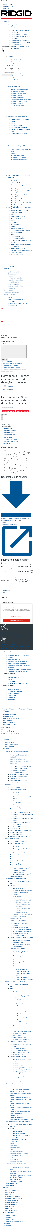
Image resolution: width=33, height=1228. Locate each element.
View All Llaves (17, 992)
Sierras (15, 960)
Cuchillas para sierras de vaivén (22, 929)
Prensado (10, 56)
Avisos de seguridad (13, 284)
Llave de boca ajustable (19, 1012)
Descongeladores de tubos (20, 1050)
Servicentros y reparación (15, 278)
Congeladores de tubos (19, 1048)
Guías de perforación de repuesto (20, 230)
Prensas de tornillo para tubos (21, 944)
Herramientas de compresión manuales (21, 830)
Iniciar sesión (11, 699)
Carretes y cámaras (18, 772)
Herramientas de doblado (20, 1033)
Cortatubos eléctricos (19, 964)
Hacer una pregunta (22, 411)
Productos (7, 21)
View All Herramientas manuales (22, 847)
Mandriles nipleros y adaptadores (22, 914)
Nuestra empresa (9, 673)
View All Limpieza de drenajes (19, 89)
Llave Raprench (18, 1004)
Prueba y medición (16, 44)
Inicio (2, 361)
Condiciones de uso (10, 722)
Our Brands (7, 9)
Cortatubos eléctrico (18, 1065)
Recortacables (14, 1115)
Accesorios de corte (16, 68)
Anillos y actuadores (16, 66)
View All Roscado (18, 888)
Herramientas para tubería (20, 933)
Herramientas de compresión (19, 62)
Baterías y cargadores (17, 74)
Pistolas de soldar (18, 1054)
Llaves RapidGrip (18, 1000)
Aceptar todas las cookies (16, 620)
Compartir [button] (4, 414)
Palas (12, 234)
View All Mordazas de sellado (21, 812)
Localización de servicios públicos (20, 42)
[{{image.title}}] (8, 386)
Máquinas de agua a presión (19, 101)
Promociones (11, 266)
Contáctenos (11, 288)
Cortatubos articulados (22, 977)
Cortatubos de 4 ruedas (22, 971)
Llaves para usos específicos (21, 1024)
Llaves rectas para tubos (20, 994)
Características (7, 437)
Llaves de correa (17, 1020)
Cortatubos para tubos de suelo (22, 962)
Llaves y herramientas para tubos (17, 146)
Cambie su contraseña (12, 744)
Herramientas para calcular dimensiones (21, 1119)
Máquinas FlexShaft (17, 103)
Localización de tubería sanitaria (20, 40)
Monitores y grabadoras (19, 770)
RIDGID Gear (11, 301)
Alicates (13, 226)
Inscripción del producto (14, 272)
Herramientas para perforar (20, 927)
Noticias (10, 297)
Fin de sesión (10, 746)
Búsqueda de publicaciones (15, 280)
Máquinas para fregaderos (18, 93)
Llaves (13, 153)
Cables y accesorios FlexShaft (22, 874)
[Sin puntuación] (7, 408)
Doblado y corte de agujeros (19, 127)
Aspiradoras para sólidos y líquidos (18, 237)
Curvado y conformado (17, 155)
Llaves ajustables (18, 1022)
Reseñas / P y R (7, 443)
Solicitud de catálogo (14, 282)
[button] (16, 1)
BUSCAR (4, 359)
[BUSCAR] (14, 351)
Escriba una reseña (8, 411)
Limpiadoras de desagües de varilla (21, 99)
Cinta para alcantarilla (19, 853)
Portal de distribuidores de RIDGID (17, 303)
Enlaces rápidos (9, 685)
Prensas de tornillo (16, 218)
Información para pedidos (10, 441)
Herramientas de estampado (21, 1039)
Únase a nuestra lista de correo (16, 299)
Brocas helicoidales (16, 232)
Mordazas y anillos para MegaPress (20, 836)
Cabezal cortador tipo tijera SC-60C (21, 203)
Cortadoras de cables (17, 205)
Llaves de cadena (18, 1014)
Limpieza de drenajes (14, 86)
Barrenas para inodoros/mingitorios (23, 849)
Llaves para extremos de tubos (21, 1002)
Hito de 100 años (12, 305)
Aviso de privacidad (10, 714)
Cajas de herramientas (16, 1161)
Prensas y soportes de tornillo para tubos (21, 937)
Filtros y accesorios (16, 252)
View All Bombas (18, 1131)
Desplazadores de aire (17, 254)
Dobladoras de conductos (17, 1117)
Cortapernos (14, 222)
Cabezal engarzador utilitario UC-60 (21, 189)
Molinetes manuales (18, 851)
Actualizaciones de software (16, 286)
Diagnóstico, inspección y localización (18, 27)
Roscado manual (18, 896)
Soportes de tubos (18, 946)
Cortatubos (16, 966)
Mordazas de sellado (17, 64)
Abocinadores (17, 1035)
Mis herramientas (12, 274)
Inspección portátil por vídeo (19, 34)
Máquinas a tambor (16, 95)
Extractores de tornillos (17, 228)
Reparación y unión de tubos (19, 157)
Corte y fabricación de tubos (19, 133)
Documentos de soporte (10, 439)
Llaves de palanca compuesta (21, 1016)
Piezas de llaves (17, 1026)
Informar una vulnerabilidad (12, 724)
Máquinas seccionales (17, 97)
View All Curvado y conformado (22, 1031)
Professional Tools (9, 7)
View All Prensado (16, 60)
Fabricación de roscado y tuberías (17, 116)
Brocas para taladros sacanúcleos (22, 931)
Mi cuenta (6, 739)
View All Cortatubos (21, 969)
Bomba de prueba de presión (21, 1052)
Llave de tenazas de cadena (21, 1018)
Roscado (13, 123)
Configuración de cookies (11, 718)
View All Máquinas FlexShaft (21, 868)
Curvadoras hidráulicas (19, 935)
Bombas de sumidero (19, 1133)
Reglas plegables (16, 224)
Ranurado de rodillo (16, 125)
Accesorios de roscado (19, 916)
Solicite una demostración (11, 292)
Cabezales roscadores (22, 902)
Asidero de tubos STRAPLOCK (20, 216)
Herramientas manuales (17, 91)
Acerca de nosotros (9, 294)
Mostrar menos (5, 424)
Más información (6, 426)
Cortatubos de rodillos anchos (24, 979)
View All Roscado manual (23, 900)
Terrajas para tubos (21, 912)
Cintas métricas (14, 1159)
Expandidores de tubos (19, 1037)
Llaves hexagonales (18, 1010)
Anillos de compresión (17, 76)
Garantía (10, 276)
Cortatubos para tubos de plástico (22, 1067)
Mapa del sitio (8, 720)
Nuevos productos (13, 25)
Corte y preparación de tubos (19, 159)
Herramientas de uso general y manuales (19, 207)
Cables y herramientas (17, 105)
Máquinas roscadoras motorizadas (22, 890)
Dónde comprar (8, 290)
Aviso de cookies (9, 716)
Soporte (6, 268)
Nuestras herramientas (11, 652)
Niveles (13, 220)
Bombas (13, 214)
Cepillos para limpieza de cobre (22, 1069)
